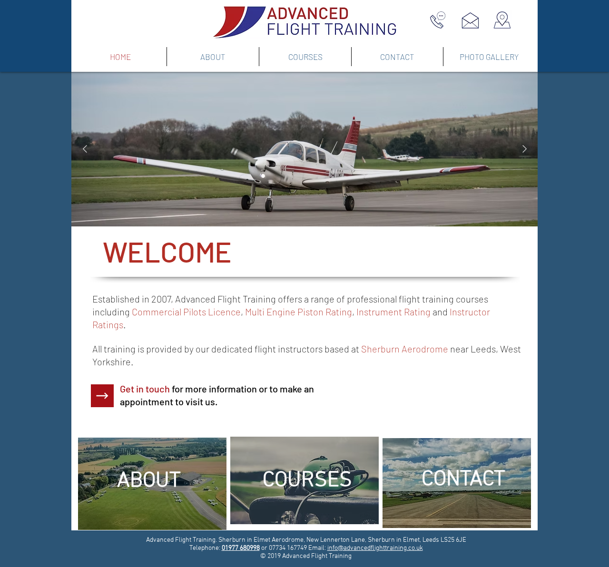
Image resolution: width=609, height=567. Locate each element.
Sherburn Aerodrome (404, 348)
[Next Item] (524, 149)
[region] (152, 484)
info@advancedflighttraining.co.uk (375, 548)
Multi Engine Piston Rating (298, 311)
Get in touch (145, 388)
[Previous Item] (84, 149)
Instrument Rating (393, 311)
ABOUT (149, 481)
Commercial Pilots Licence (186, 311)
